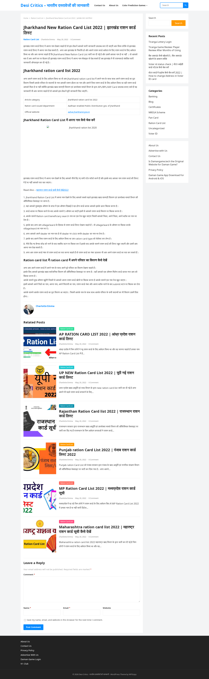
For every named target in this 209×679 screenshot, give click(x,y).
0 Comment (75, 39)
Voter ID (153, 133)
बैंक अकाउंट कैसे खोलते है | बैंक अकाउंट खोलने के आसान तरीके (165, 57)
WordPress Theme (118, 674)
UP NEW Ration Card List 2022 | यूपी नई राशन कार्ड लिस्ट (96, 375)
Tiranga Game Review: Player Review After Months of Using (165, 49)
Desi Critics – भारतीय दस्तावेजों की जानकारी (55, 5)
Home (25, 18)
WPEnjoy (132, 674)
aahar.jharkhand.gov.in (79, 112)
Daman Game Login (31, 659)
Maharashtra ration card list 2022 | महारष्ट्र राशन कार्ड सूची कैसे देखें (96, 529)
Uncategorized (156, 128)
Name (27, 608)
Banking (153, 96)
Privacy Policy (156, 169)
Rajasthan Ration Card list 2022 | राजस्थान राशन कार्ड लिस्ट (99, 413)
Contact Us (154, 156)
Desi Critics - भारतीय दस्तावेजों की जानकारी (94, 674)
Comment (29, 574)
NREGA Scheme (157, 112)
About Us (154, 145)
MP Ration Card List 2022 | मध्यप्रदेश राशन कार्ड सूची (97, 490)
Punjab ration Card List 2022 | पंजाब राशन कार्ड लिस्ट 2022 (97, 452)
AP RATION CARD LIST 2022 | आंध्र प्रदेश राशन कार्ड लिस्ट (97, 336)
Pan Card (153, 117)
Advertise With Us (29, 654)
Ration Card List (37, 18)
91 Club (24, 663)
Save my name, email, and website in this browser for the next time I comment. (65, 620)
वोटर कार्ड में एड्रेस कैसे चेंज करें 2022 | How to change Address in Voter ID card (166, 76)
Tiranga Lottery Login (160, 41)
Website (107, 608)
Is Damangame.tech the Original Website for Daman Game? (166, 163)
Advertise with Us (158, 150)
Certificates (155, 107)
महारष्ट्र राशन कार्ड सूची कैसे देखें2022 (52, 190)
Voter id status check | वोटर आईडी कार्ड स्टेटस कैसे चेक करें (166, 66)
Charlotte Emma (48, 39)
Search (152, 17)
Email (66, 608)
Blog (151, 101)
